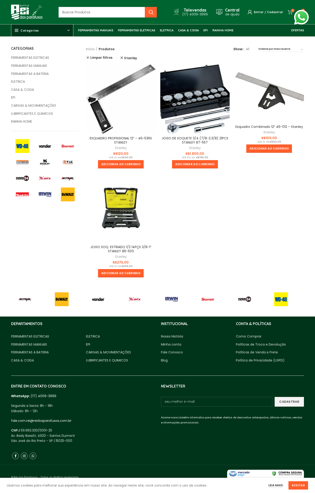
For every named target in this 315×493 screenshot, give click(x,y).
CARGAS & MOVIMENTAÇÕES (33, 105)
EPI (13, 97)
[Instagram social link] (24, 455)
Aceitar (298, 485)
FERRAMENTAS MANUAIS (29, 66)
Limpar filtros (101, 57)
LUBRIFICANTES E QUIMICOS (32, 114)
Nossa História (172, 336)
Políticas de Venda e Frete (257, 352)
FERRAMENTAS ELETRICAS (30, 58)
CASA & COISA (22, 90)
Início (90, 49)
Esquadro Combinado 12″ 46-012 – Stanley (269, 126)
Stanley (130, 58)
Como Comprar (249, 336)
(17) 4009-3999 (43, 396)
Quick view (152, 72)
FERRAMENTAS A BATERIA (30, 74)
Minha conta (171, 344)
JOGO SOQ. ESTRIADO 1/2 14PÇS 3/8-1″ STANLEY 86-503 (120, 249)
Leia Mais (275, 485)
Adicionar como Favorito (152, 82)
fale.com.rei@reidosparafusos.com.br (41, 420)
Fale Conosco (172, 352)
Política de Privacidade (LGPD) (260, 360)
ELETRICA (18, 81)
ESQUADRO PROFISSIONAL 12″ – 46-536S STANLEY (121, 140)
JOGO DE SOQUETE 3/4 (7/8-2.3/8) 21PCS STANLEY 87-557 (195, 140)
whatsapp (301, 12)
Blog (164, 360)
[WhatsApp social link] (33, 455)
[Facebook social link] (15, 455)
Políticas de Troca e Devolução (261, 344)
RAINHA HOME (21, 121)
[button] (121, 164)
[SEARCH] (151, 12)
